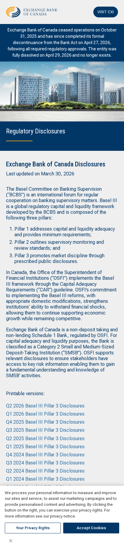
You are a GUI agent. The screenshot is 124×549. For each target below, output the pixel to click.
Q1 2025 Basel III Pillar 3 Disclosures (45, 446)
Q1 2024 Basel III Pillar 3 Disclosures (45, 479)
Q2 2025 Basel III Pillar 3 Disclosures (45, 438)
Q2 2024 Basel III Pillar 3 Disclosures (45, 471)
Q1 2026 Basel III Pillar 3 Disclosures (45, 414)
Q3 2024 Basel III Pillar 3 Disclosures (45, 463)
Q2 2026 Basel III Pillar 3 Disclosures (45, 406)
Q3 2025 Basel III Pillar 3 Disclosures (45, 430)
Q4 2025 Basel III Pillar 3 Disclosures (45, 422)
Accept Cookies (91, 528)
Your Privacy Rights (33, 528)
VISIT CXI (106, 12)
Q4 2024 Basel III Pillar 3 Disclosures (45, 455)
